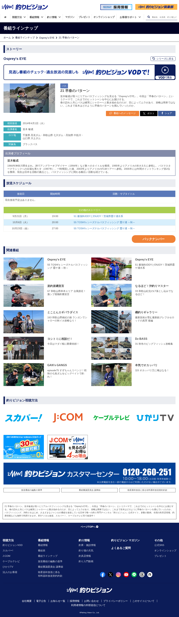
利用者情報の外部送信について (88, 605)
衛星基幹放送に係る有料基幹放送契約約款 (147, 490)
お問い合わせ (91, 601)
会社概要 (27, 601)
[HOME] (5, 17)
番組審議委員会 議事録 (89, 490)
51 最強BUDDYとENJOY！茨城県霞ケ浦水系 (98, 216)
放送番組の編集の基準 (31, 490)
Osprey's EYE (46, 37)
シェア (168, 113)
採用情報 (75, 601)
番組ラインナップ (25, 37)
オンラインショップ (165, 550)
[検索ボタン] (149, 17)
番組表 (41, 550)
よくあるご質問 (121, 547)
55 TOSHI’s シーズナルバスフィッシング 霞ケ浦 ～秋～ (104, 222)
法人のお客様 (10, 572)
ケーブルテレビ (11, 561)
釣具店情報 (85, 555)
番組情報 (43, 540)
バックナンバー (154, 239)
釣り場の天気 (86, 550)
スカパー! (8, 550)
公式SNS (159, 545)
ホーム (7, 37)
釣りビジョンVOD (13, 545)
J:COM (6, 555)
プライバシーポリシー (115, 601)
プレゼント (160, 555)
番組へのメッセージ (124, 113)
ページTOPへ (88, 526)
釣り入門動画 (86, 561)
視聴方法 (8, 540)
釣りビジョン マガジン (125, 540)
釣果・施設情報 (87, 545)
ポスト (151, 113)
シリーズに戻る (165, 58)
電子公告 (41, 601)
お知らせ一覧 (58, 601)
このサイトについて (143, 601)
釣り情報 (84, 540)
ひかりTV (8, 566)
